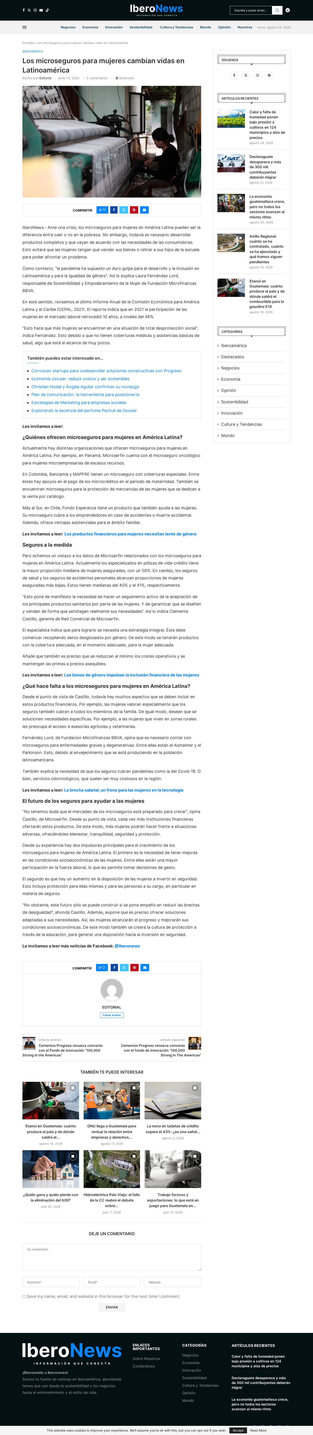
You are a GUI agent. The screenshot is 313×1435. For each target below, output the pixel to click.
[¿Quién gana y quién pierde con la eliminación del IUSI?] (50, 1169)
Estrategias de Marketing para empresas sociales (78, 402)
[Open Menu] (24, 27)
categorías (194, 1345)
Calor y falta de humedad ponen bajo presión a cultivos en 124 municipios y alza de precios (267, 125)
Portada (27, 43)
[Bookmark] (73, 1088)
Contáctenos (144, 1366)
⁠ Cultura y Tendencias (176, 27)
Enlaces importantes (146, 1347)
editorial (45, 78)
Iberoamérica (234, 345)
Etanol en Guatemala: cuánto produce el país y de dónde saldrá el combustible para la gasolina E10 (267, 294)
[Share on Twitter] (123, 210)
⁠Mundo (188, 1400)
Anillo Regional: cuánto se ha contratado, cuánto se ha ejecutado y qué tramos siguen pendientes (266, 249)
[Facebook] (23, 10)
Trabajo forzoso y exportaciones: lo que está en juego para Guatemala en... (173, 1200)
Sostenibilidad (141, 27)
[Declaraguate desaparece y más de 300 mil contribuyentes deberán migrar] (231, 163)
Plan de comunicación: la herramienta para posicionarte (85, 394)
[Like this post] (104, 210)
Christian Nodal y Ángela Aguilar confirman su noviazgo (85, 386)
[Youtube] (41, 10)
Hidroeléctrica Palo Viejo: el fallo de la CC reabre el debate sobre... (112, 1200)
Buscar (277, 10)
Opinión (224, 27)
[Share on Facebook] (114, 210)
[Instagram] (35, 10)
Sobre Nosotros (146, 1358)
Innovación (114, 27)
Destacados (232, 356)
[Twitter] (29, 10)
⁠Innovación (191, 1370)
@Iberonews (127, 946)
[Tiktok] (47, 10)
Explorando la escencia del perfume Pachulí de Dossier (84, 410)
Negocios (68, 27)
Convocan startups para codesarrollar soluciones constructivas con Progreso (106, 370)
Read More (258, 1430)
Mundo (205, 27)
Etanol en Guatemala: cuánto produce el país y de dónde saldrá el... (50, 1131)
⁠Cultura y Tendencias (241, 424)
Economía (90, 27)
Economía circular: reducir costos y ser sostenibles (80, 378)
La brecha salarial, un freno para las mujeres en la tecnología (123, 790)
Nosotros (245, 27)
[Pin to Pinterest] (134, 210)
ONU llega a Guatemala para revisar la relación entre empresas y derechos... (111, 1131)
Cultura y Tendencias (200, 1385)
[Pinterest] (269, 75)
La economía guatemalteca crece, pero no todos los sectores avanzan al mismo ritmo (267, 206)
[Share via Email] (144, 210)
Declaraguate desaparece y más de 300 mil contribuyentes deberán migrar (265, 166)
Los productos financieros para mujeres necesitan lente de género (130, 534)
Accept (238, 1430)
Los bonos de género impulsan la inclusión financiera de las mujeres (131, 675)
